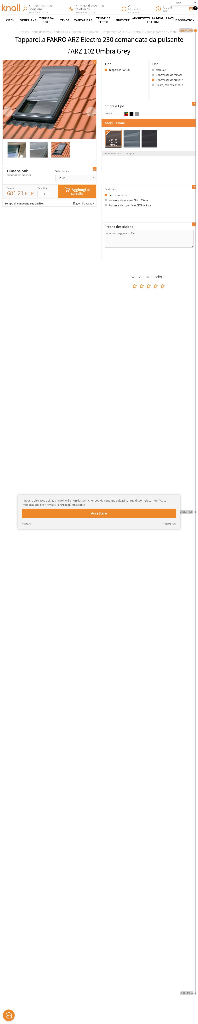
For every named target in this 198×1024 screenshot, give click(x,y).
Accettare (99, 513)
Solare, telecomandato (169, 85)
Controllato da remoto (169, 75)
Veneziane (28, 20)
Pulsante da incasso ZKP (128, 200)
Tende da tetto (103, 20)
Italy (178, 2)
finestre (122, 20)
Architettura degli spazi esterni (153, 20)
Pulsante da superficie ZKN (129, 205)
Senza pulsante (117, 195)
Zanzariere (83, 20)
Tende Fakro (60, 32)
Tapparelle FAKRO (119, 70)
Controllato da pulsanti (169, 80)
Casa (24, 32)
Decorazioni (185, 20)
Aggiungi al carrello (80, 191)
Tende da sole (46, 20)
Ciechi (11, 20)
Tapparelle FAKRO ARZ (85, 32)
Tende (65, 20)
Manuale (160, 70)
